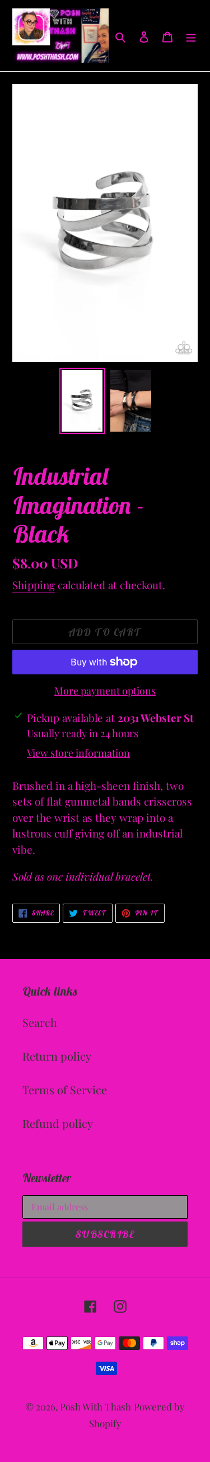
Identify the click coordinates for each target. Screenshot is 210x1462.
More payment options (105, 690)
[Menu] (191, 35)
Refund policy (57, 1123)
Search (39, 1022)
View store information (78, 753)
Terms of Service (64, 1089)
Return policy (56, 1055)
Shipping (33, 584)
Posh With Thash (95, 1406)
